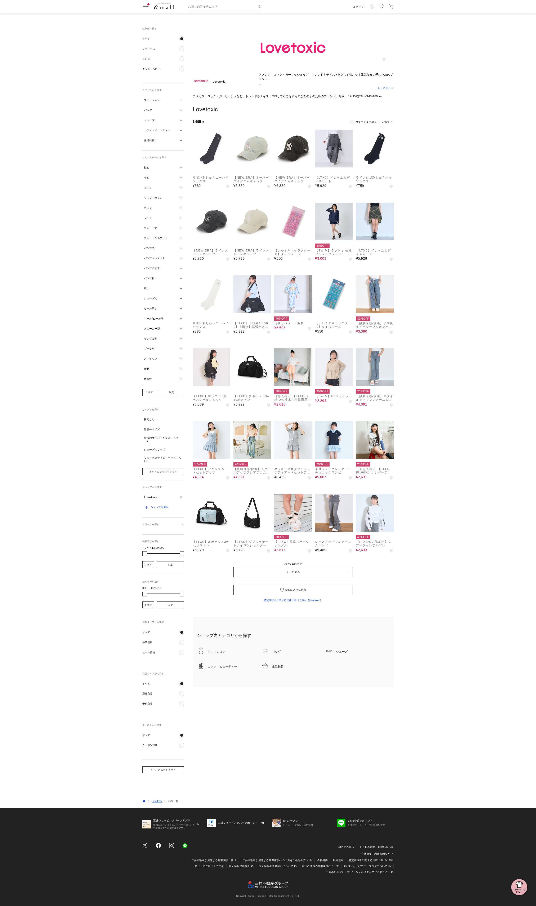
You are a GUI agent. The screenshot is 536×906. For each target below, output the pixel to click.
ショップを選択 (159, 507)
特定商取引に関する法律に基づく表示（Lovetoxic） (293, 600)
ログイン (358, 6)
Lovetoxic (157, 801)
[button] (163, 39)
